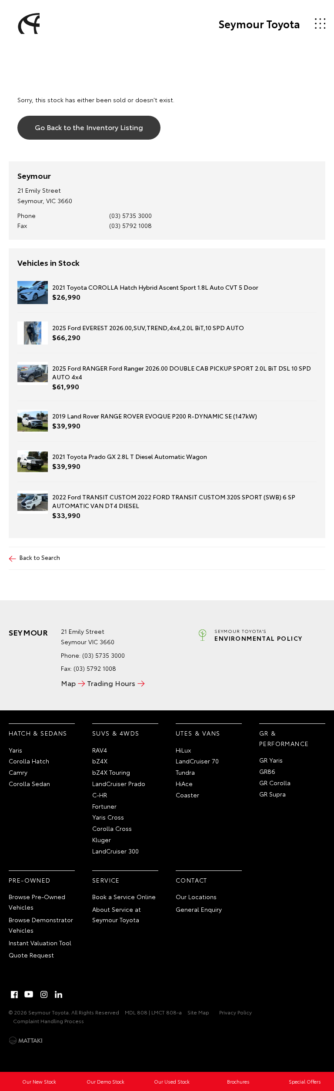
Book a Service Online (124, 896)
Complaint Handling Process (48, 1020)
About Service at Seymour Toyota (116, 914)
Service (106, 880)
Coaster (187, 794)
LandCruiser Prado (118, 783)
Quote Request (31, 954)
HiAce (184, 783)
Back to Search (40, 557)
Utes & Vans (198, 733)
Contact (191, 880)
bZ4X (99, 760)
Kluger (101, 839)
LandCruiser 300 (115, 851)
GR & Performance (284, 738)
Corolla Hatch (29, 760)
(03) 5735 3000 (130, 215)
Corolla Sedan (29, 783)
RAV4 (99, 750)
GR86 (267, 771)
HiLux (183, 750)
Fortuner (104, 806)
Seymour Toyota (259, 23)
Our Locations (196, 896)
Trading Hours (111, 683)
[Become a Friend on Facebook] (14, 994)
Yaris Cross (108, 817)
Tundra (185, 772)
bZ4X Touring (111, 772)
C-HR (99, 794)
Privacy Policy (235, 1012)
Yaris (15, 750)
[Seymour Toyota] (27, 23)
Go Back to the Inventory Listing (89, 127)
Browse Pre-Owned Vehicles (37, 901)
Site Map (198, 1012)
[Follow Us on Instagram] (44, 994)
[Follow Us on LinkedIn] (58, 994)
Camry (18, 772)
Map (68, 683)
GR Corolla (275, 782)
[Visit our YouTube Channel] (29, 994)
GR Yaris (271, 760)
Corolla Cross (112, 828)
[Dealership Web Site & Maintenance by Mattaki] (26, 1040)
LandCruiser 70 (197, 760)
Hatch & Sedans (38, 733)
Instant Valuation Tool (40, 942)
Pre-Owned (30, 880)
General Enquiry (199, 909)
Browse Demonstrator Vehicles (41, 924)
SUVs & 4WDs (115, 733)
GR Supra (272, 794)
